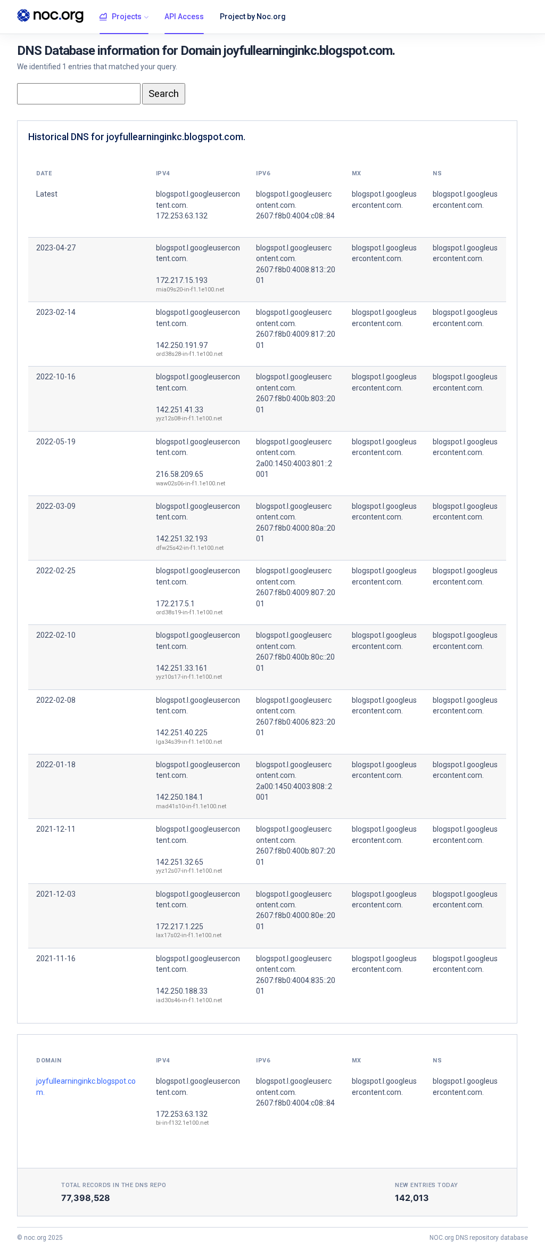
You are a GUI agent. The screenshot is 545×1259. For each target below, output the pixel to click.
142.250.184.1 (179, 797)
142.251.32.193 (182, 538)
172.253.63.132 (182, 1114)
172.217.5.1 (175, 603)
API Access (184, 16)
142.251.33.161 (182, 668)
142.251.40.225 (182, 732)
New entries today (426, 1185)
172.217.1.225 (179, 926)
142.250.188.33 (182, 991)
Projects (127, 16)
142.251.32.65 (179, 862)
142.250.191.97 (182, 345)
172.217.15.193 (182, 280)
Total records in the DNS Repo (114, 1185)
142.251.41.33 (179, 409)
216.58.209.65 (179, 474)
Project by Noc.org (253, 16)
